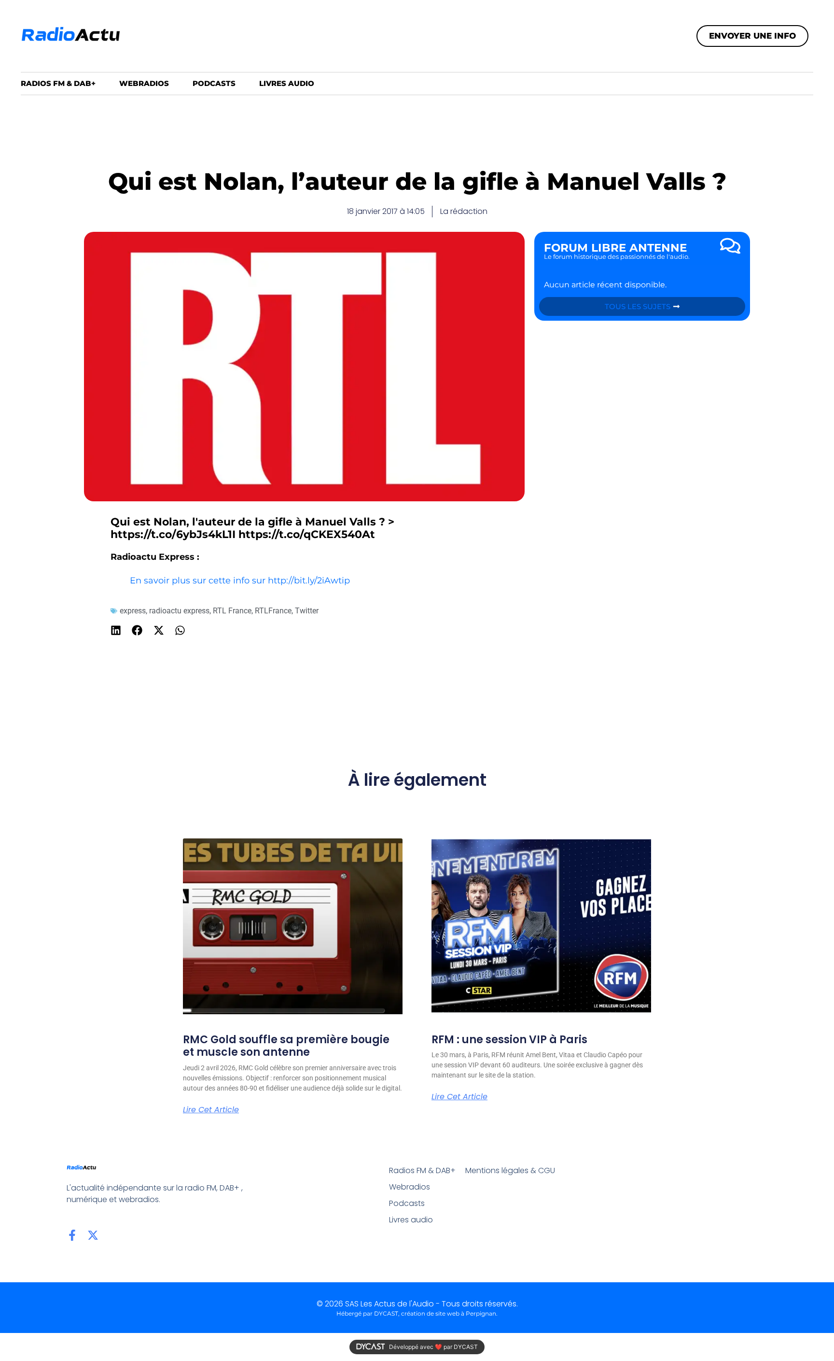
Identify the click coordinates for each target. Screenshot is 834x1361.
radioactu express (179, 610)
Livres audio (286, 83)
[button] (116, 630)
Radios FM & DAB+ (58, 83)
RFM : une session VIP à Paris (509, 1039)
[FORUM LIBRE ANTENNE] (730, 246)
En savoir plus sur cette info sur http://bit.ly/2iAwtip (240, 580)
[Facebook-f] (72, 1235)
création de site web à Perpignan (448, 1313)
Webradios (144, 83)
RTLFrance (273, 610)
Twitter (307, 610)
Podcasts (214, 83)
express (133, 610)
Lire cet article (211, 1110)
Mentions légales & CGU (510, 1170)
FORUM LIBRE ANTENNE (615, 248)
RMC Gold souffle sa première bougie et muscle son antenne (286, 1046)
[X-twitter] (92, 1235)
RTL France (232, 610)
